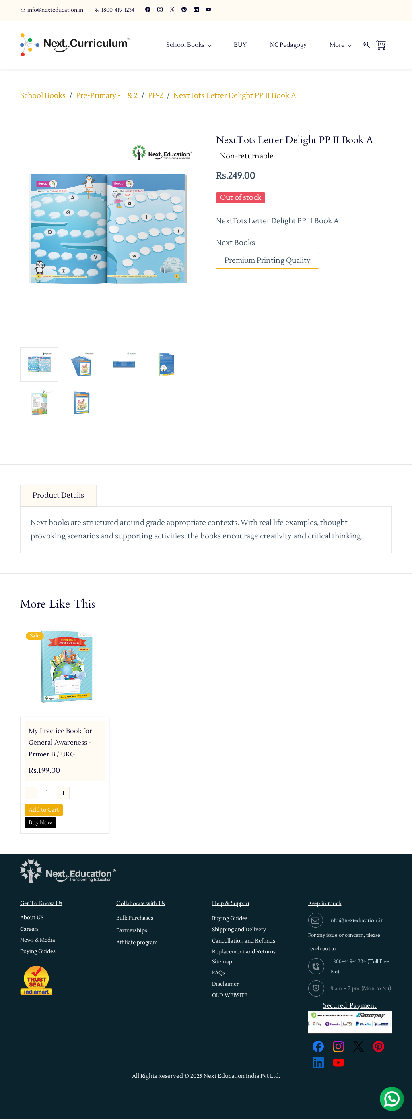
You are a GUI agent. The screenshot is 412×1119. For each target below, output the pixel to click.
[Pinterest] (379, 1046)
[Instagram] (338, 1046)
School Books (43, 95)
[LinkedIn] (318, 1063)
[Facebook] (318, 1046)
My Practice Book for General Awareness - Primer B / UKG (60, 742)
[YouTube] (338, 1063)
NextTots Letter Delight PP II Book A (234, 95)
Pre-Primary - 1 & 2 (107, 95)
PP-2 (155, 95)
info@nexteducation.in (356, 920)
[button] (31, 917)
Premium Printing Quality (268, 260)
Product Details (58, 495)
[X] (358, 1046)
